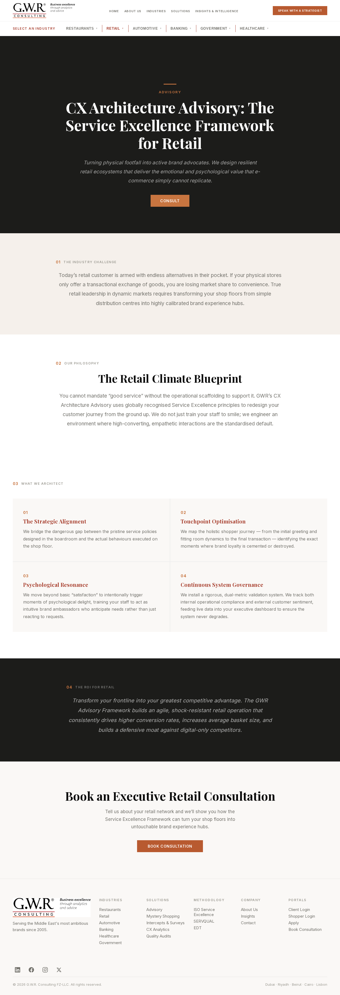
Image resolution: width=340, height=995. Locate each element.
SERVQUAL (204, 921)
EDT (198, 927)
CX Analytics (157, 929)
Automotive (147, 28)
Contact (248, 922)
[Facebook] (31, 970)
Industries (156, 11)
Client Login (299, 909)
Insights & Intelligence (216, 11)
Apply (293, 922)
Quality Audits (158, 936)
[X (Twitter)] (59, 970)
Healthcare (254, 28)
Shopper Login (301, 916)
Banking (181, 28)
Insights (248, 916)
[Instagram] (45, 970)
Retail (115, 28)
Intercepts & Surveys (165, 922)
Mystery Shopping (163, 916)
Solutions (180, 11)
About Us (132, 11)
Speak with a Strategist (300, 10)
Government (216, 28)
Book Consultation (170, 846)
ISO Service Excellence (204, 912)
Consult (170, 201)
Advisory (154, 909)
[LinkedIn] (17, 970)
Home (114, 11)
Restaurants (82, 28)
